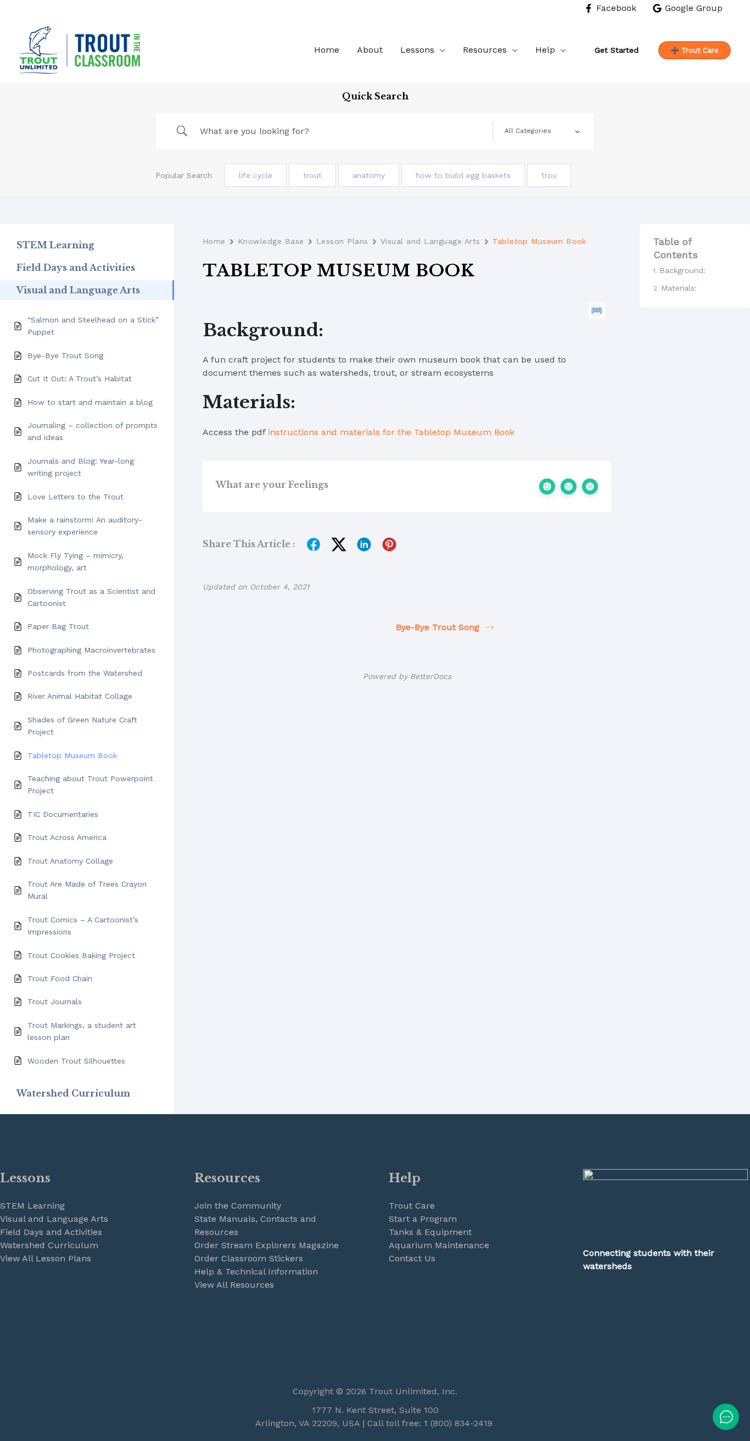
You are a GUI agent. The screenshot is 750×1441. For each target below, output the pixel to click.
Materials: (679, 288)
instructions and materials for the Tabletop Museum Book (391, 432)
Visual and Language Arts (430, 241)
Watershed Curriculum (49, 1245)
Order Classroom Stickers (248, 1258)
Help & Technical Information (256, 1271)
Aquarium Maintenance (439, 1245)
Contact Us (412, 1258)
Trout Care (412, 1205)
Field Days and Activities (51, 1232)
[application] (439, 50)
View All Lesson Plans (45, 1258)
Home (214, 241)
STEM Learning (32, 1205)
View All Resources (234, 1284)
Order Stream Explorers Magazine (266, 1245)
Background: (682, 270)
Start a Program (423, 1219)
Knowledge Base (271, 241)
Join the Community (237, 1205)
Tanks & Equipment (430, 1232)
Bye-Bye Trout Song (437, 627)
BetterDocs (430, 676)
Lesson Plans (342, 241)
